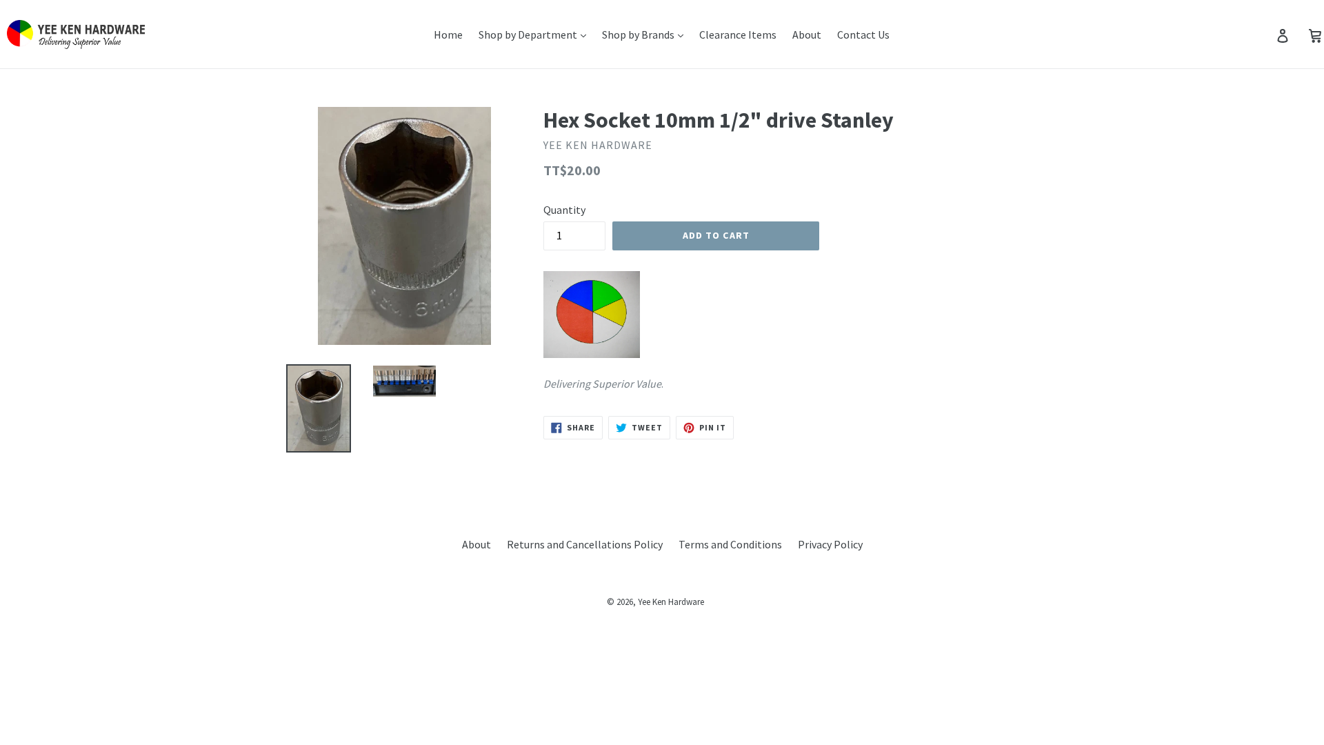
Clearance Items (737, 34)
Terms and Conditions (730, 544)
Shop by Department (529, 34)
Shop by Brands (639, 34)
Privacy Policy (830, 544)
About (806, 34)
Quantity (564, 210)
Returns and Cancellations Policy (585, 544)
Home (448, 34)
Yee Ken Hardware (671, 602)
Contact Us (863, 34)
